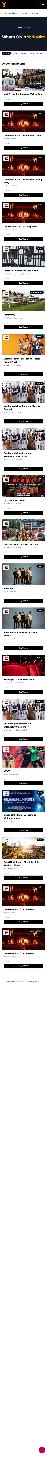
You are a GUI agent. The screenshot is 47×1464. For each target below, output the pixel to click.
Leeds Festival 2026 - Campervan (20, 226)
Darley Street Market (13, 365)
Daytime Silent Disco (14, 500)
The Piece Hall (11, 592)
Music (15, 53)
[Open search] (38, 4)
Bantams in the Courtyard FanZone (21, 544)
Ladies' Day (9, 315)
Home (19, 28)
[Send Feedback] (42, 1450)
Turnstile (8, 588)
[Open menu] (43, 4)
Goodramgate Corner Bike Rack (17, 274)
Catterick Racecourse (14, 318)
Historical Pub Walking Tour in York (21, 271)
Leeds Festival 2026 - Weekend (19, 909)
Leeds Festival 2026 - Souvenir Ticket (23, 135)
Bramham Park (11, 956)
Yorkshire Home (10, 13)
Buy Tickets (23, 104)
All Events (6, 53)
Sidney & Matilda (12, 774)
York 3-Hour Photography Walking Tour (23, 94)
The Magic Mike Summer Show (19, 679)
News (24, 13)
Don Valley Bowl (11, 868)
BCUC (7, 771)
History (34, 13)
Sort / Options (37, 53)
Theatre (23, 53)
